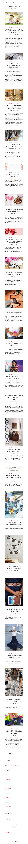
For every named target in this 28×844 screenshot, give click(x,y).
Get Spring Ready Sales (14, 312)
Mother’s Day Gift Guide (14, 174)
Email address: (8, 813)
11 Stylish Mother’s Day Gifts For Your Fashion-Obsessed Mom (14, 241)
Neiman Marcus (8, 788)
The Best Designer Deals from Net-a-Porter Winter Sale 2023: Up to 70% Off (14, 107)
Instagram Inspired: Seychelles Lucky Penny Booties (14, 731)
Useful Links (7, 832)
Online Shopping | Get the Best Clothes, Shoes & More (14, 397)
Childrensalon (8, 779)
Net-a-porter (7, 792)
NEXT (6, 783)
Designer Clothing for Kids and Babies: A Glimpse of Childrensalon (14, 30)
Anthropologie (8, 806)
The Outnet (7, 797)
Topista (9, 2)
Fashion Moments (14, 27)
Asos (6, 774)
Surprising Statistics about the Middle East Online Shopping (14, 146)
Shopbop (7, 802)
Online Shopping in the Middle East (12, 765)
